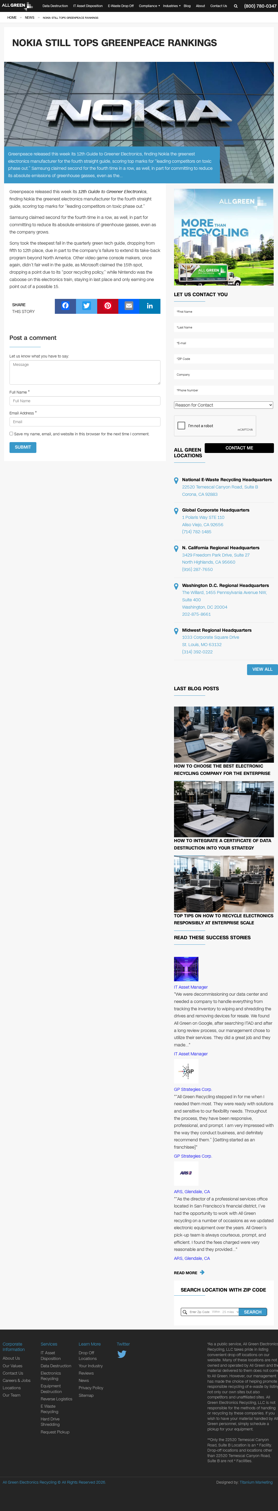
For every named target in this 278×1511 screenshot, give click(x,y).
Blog (187, 6)
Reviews (86, 1373)
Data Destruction (55, 6)
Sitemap (86, 1395)
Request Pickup (55, 1432)
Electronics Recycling (51, 1376)
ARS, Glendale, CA (192, 1192)
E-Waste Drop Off (121, 6)
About (200, 6)
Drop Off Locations (88, 1355)
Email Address (22, 413)
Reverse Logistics (56, 1399)
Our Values (12, 1366)
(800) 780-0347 (260, 6)
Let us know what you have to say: (39, 356)
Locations (12, 1388)
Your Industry (91, 1366)
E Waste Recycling (49, 1409)
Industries (170, 6)
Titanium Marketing (256, 1482)
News (84, 1381)
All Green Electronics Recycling (29, 1482)
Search (252, 1312)
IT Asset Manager (191, 987)
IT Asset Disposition (88, 6)
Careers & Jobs (16, 1381)
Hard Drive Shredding (50, 1421)
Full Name (18, 392)
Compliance (148, 6)
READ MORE (185, 1273)
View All (262, 669)
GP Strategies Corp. (193, 1089)
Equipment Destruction (51, 1388)
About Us (11, 1358)
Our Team (11, 1395)
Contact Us (218, 6)
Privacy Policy (91, 1388)
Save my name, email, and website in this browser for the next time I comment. (81, 434)
